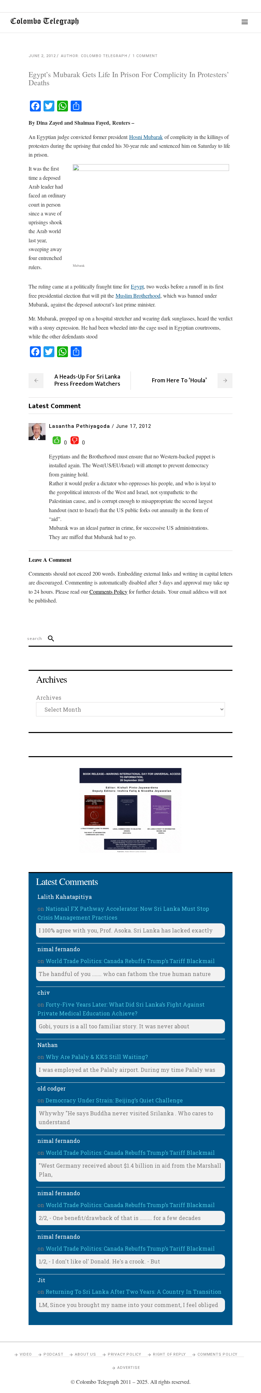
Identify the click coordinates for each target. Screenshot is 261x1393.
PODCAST (54, 1354)
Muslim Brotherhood (138, 295)
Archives (48, 697)
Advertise (128, 1367)
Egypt (137, 286)
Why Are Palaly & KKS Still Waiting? (97, 1056)
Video (26, 1354)
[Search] (48, 638)
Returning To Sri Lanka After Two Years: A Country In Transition (134, 1291)
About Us (85, 1354)
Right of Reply (169, 1354)
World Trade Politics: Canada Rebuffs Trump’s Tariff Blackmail (130, 960)
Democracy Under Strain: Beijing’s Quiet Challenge (114, 1100)
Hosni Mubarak (146, 136)
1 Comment (145, 56)
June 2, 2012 (42, 56)
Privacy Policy (124, 1354)
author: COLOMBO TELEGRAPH (94, 56)
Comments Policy (217, 1354)
